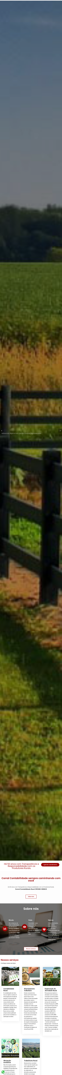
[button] (2, 431)
